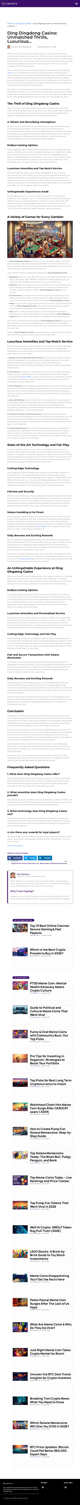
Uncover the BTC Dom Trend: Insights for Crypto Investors (50, 1376)
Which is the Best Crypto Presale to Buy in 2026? (48, 951)
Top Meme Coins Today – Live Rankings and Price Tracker (51, 1179)
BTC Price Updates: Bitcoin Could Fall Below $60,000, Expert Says (49, 1450)
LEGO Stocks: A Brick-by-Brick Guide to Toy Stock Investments (48, 1255)
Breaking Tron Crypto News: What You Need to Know (50, 1400)
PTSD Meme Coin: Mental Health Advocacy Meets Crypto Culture (48, 986)
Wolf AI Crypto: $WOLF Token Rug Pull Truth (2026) (50, 1229)
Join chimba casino (15, 846)
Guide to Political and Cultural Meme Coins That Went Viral (49, 1011)
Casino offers (26, 377)
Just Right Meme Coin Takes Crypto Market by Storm (50, 1352)
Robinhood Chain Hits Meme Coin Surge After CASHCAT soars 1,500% (50, 1108)
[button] (76, 3)
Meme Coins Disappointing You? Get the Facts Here (49, 1277)
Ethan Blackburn (23, 874)
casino (10, 73)
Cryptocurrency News (22, 23)
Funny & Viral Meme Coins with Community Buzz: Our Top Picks (49, 1035)
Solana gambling (26, 559)
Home (9, 23)
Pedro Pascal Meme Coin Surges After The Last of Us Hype (49, 1303)
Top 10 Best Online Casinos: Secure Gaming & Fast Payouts (50, 929)
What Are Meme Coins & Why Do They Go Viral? (51, 1326)
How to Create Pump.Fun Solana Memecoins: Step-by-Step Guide (51, 1132)
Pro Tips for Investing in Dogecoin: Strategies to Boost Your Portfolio (47, 1059)
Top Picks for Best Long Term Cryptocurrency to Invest (50, 1082)
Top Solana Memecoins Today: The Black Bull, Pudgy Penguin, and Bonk (50, 1156)
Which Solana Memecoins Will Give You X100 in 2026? (49, 1424)
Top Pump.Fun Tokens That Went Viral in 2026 (49, 1205)
